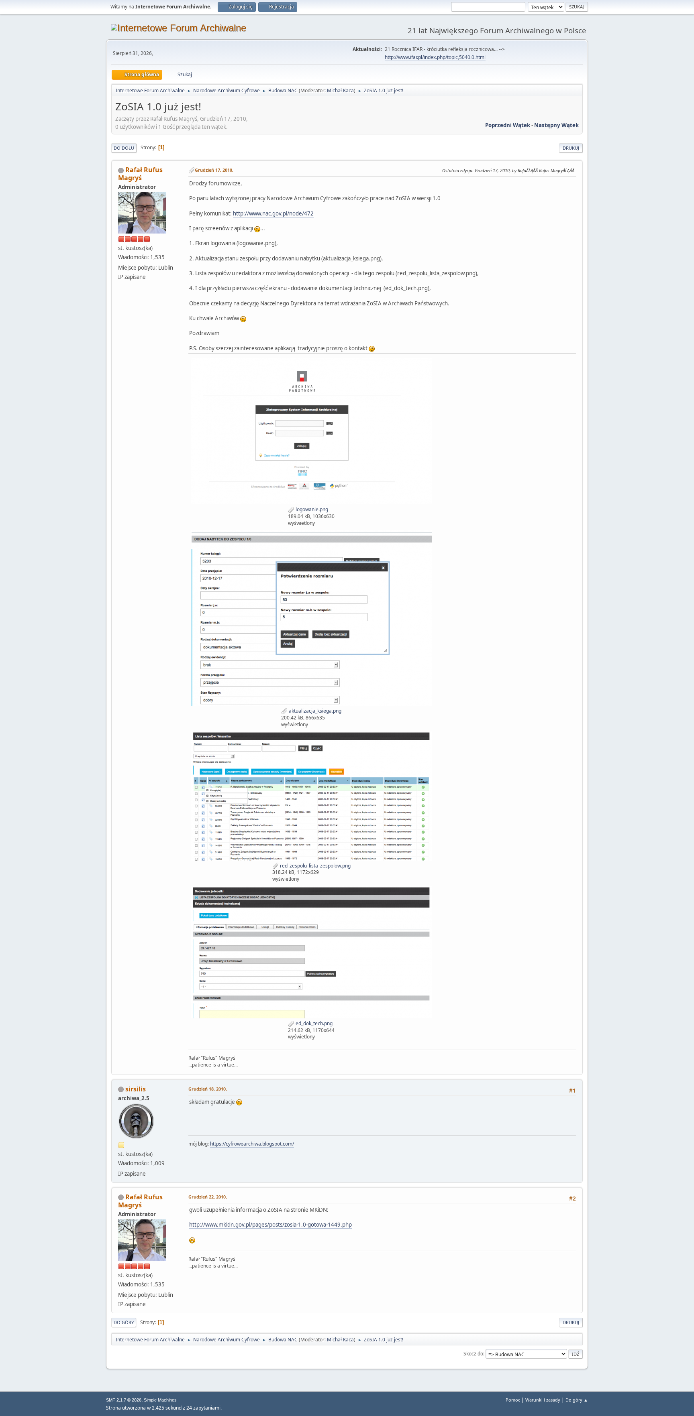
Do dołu (124, 148)
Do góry (124, 1322)
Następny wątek (556, 125)
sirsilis (135, 1089)
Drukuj (571, 148)
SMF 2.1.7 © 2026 (123, 1400)
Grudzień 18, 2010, (207, 1089)
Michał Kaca (340, 90)
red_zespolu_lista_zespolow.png (315, 865)
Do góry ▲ (576, 1400)
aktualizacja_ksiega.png (314, 710)
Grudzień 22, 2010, (207, 1197)
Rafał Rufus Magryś (140, 173)
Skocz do (473, 1353)
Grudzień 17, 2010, (214, 170)
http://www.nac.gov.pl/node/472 (273, 213)
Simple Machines (160, 1400)
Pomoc (513, 1400)
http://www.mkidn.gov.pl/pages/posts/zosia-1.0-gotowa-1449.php (270, 1224)
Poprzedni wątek (507, 125)
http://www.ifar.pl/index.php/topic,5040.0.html (435, 57)
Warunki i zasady (542, 1400)
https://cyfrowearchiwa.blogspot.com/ (252, 1143)
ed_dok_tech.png (313, 1023)
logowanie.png (311, 509)
